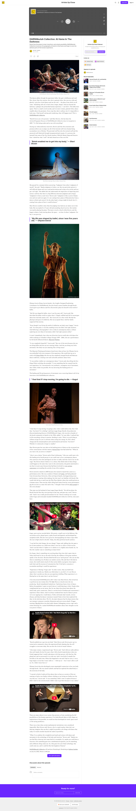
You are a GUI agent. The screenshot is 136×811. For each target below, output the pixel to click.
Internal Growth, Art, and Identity (97, 79)
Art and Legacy (93, 112)
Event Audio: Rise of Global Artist (97, 105)
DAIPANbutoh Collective (37, 115)
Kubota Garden (73, 749)
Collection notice (78, 801)
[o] (86, 81)
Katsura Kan (56, 450)
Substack (61, 808)
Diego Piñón (40, 355)
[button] (57, 21)
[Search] (115, 2)
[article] (95, 81)
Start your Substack (64, 804)
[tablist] (36, 767)
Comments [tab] (32, 767)
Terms (71, 801)
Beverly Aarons (36, 50)
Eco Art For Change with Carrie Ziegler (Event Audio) (97, 86)
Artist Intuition (93, 125)
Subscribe (124, 2)
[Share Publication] (118, 2)
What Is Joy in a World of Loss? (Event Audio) (97, 99)
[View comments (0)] (104, 17)
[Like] (31, 56)
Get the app (75, 804)
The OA (37, 603)
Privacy (67, 801)
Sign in (131, 2)
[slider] (67, 33)
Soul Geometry (93, 118)
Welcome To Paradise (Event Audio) (96, 93)
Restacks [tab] (39, 767)
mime (62, 474)
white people (73, 485)
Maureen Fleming (54, 340)
